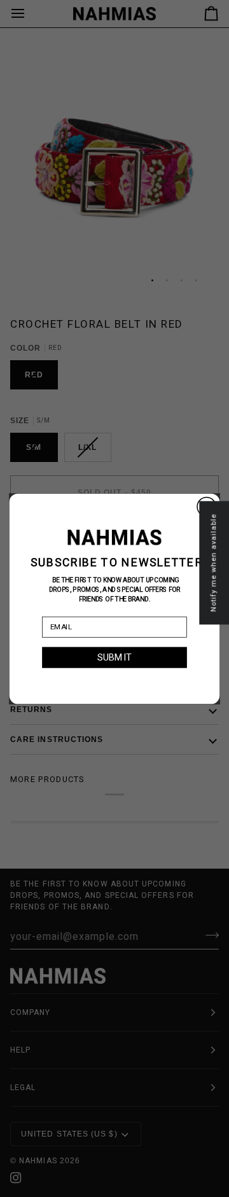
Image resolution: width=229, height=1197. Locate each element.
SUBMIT (114, 657)
